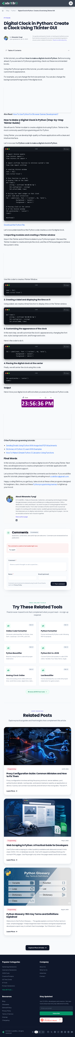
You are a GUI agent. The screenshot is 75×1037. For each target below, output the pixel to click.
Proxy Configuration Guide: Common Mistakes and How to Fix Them (36, 775)
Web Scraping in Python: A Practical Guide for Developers (37, 845)
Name (13, 574)
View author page (22, 517)
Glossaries (5, 1004)
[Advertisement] (37, 100)
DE (43, 1032)
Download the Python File (14, 225)
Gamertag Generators (9, 967)
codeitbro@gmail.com (59, 476)
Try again (12, 550)
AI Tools (4, 982)
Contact (42, 976)
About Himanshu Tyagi (26, 496)
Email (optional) (43, 574)
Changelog (5, 1020)
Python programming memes (45, 484)
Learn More (10, 791)
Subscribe (56, 1013)
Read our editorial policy (60, 40)
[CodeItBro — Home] (10, 3)
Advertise (43, 973)
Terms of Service (7, 1014)
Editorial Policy (7, 1007)
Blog (7, 10)
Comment (15, 560)
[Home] (2, 10)
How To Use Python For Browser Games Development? (35, 114)
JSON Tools (6, 973)
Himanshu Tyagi (17, 37)
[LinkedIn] (16, 520)
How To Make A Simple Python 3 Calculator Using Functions (30, 452)
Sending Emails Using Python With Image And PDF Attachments (31, 445)
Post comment (60, 584)
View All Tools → (7, 990)
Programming (12, 769)
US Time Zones (7, 979)
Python (13, 10)
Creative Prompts (8, 976)
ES (39, 1032)
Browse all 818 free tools (36, 692)
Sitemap (5, 1017)
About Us (43, 967)
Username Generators (9, 970)
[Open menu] (71, 3)
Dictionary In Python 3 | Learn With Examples (24, 449)
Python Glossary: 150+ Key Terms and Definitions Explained (32, 915)
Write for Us (43, 970)
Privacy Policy (18, 585)
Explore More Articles (36, 948)
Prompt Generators (8, 986)
